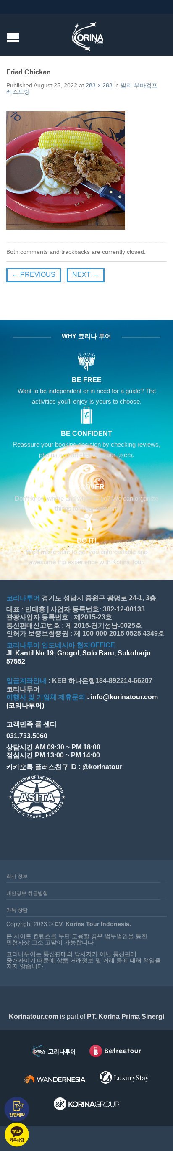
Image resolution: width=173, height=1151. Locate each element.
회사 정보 (17, 876)
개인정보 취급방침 (27, 893)
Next (85, 274)
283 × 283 (99, 85)
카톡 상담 (17, 910)
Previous (33, 274)
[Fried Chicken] (65, 170)
